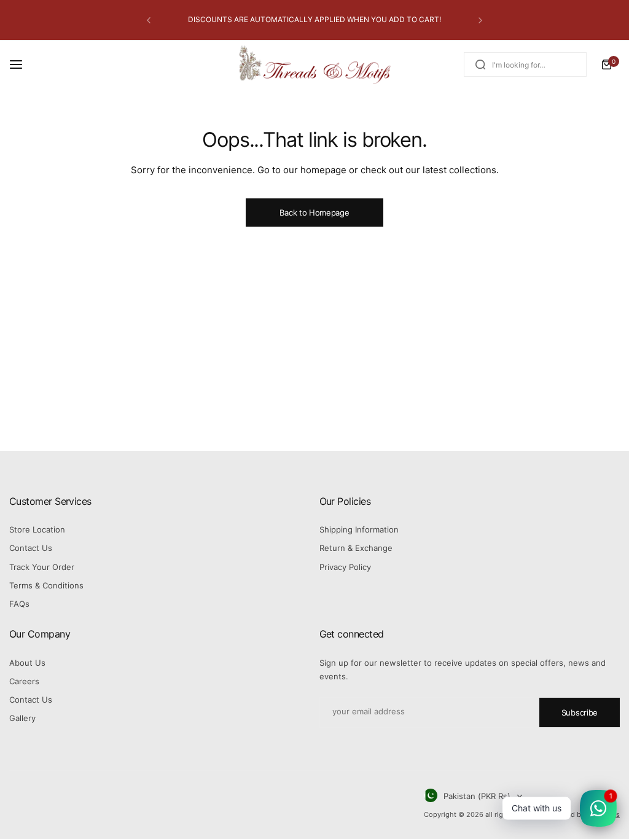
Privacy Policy (345, 567)
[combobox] (525, 64)
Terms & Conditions (46, 585)
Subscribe (579, 712)
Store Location (37, 529)
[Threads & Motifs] (314, 64)
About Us (27, 663)
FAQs (19, 604)
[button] (148, 20)
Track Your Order (41, 567)
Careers (24, 681)
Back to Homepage (314, 212)
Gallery (22, 718)
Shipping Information (359, 529)
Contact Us (30, 548)
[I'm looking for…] (480, 64)
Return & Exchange (356, 548)
